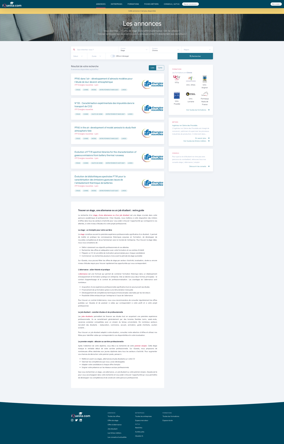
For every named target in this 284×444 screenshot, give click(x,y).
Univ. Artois (190, 85)
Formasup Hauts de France (205, 101)
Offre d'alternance (114, 425)
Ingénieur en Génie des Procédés (184, 125)
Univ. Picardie (177, 102)
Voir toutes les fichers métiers (195, 141)
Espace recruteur (141, 420)
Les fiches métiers (114, 433)
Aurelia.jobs (139, 432)
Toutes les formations (171, 416)
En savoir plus (201, 138)
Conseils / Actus (171, 4)
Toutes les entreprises (143, 416)
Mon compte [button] (276, 4)
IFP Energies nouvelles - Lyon (86, 85)
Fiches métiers (151, 4)
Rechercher (196, 56)
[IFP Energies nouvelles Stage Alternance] (152, 109)
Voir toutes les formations (196, 110)
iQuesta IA (139, 436)
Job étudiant (112, 429)
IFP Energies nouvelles (84, 109)
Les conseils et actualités (117, 437)
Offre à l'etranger (122, 56)
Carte (160, 68)
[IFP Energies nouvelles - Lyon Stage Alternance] (152, 84)
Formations (133, 4)
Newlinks (138, 428)
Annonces (101, 4)
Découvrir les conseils (198, 166)
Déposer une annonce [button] (190, 4)
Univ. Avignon (205, 86)
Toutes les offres (114, 416)
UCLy (177, 82)
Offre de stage (113, 420)
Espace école (168, 420)
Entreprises (116, 4)
